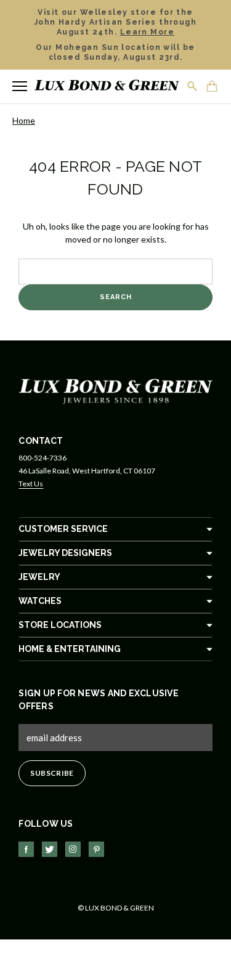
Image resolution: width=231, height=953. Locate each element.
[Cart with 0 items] (212, 87)
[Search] (193, 86)
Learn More (147, 32)
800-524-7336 (42, 457)
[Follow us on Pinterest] (96, 849)
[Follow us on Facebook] (26, 849)
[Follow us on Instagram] (73, 849)
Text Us (30, 483)
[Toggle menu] (19, 86)
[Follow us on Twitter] (49, 849)
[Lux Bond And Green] (116, 390)
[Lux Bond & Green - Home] (106, 86)
